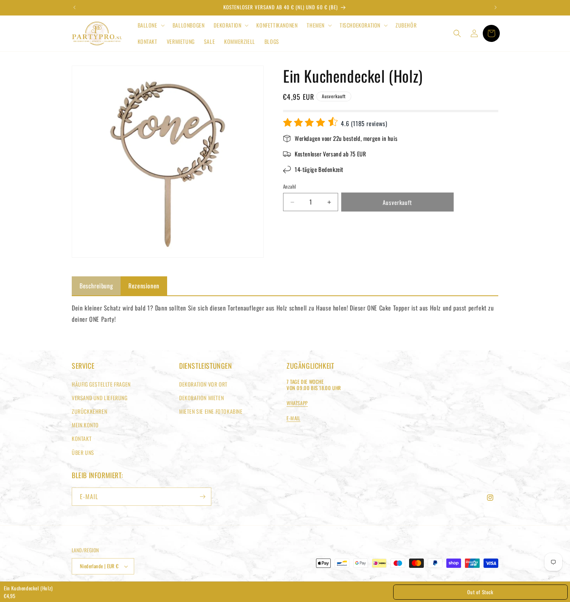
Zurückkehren (89, 411)
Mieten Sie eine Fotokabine (211, 411)
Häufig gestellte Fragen (101, 384)
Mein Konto (85, 425)
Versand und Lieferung (100, 398)
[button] (150, 25)
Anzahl (289, 187)
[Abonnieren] (202, 496)
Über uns (83, 452)
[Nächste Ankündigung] (495, 7)
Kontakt (82, 438)
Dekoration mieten (201, 398)
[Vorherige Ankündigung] (74, 7)
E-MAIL (294, 418)
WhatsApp (297, 403)
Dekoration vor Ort (203, 384)
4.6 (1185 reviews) (363, 123)
